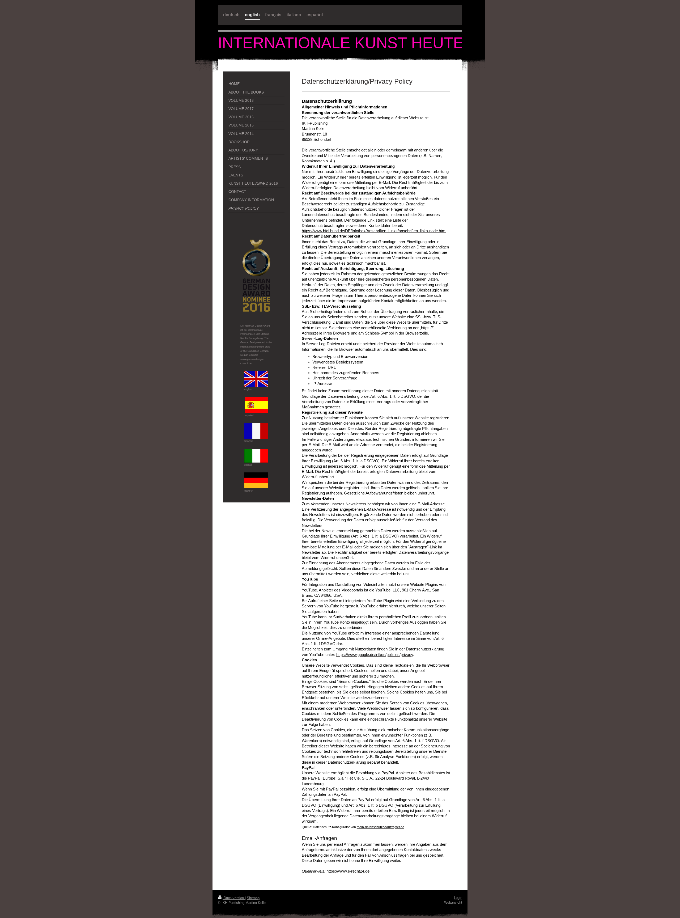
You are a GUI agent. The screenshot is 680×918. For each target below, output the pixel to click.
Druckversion (234, 898)
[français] (256, 431)
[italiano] (256, 456)
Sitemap (253, 898)
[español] (256, 405)
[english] (256, 379)
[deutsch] (256, 480)
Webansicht (453, 902)
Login (458, 898)
